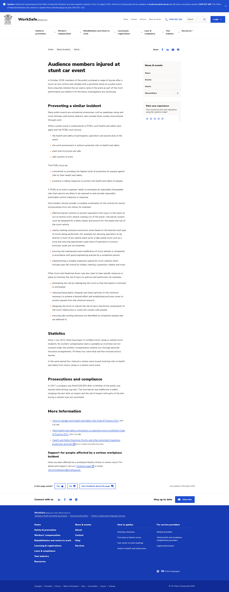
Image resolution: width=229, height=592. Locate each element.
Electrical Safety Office (79, 516)
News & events (63, 49)
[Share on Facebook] (162, 49)
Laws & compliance (150, 32)
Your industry (170, 32)
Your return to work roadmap (130, 543)
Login (216, 19)
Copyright (38, 586)
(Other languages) (170, 571)
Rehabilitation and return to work (96, 32)
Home (50, 49)
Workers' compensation (64, 32)
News (147, 73)
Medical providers (164, 532)
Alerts (77, 49)
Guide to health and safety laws (131, 548)
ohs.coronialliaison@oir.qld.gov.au (64, 469)
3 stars (155, 118)
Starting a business (126, 532)
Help (77, 540)
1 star (148, 118)
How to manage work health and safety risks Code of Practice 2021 (85, 420)
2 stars (152, 118)
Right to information (70, 586)
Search (190, 19)
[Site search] (204, 19)
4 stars (159, 118)
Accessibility (92, 586)
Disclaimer (48, 586)
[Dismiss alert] (225, 6)
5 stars (163, 118)
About (78, 529)
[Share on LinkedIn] (167, 49)
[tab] (59, 499)
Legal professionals (165, 546)
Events (148, 79)
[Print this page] (178, 49)
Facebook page (83, 466)
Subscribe (187, 499)
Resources (187, 31)
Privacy (58, 586)
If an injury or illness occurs (129, 537)
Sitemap (112, 586)
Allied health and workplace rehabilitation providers (169, 539)
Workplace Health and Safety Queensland (51, 516)
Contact (79, 535)
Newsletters (151, 93)
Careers (103, 586)
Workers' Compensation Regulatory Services (108, 516)
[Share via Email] (173, 49)
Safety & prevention (40, 32)
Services (79, 545)
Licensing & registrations (124, 32)
